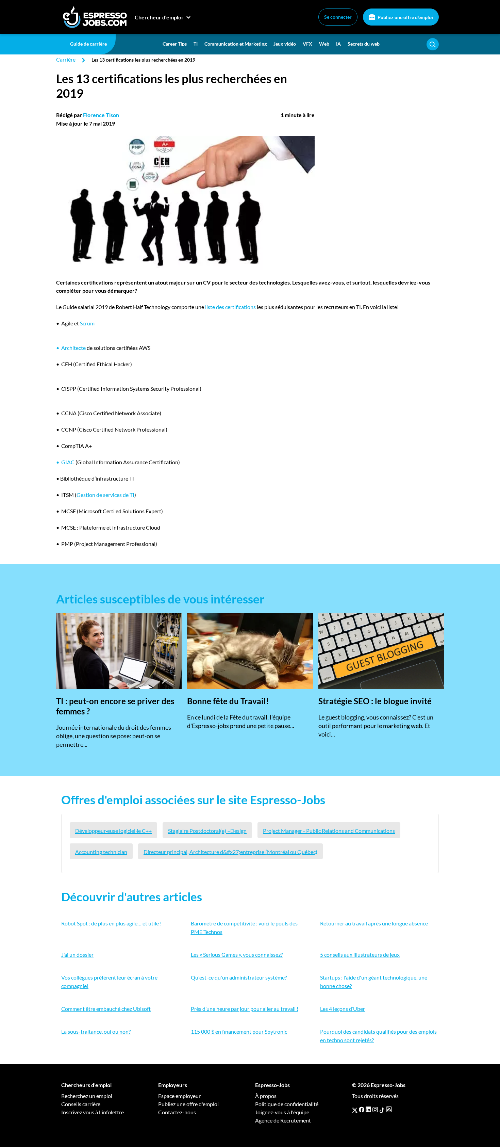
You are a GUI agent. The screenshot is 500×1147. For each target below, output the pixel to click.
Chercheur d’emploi (159, 17)
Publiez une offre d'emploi (405, 17)
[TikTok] (382, 1109)
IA (338, 44)
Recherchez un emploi (86, 1096)
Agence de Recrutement (283, 1120)
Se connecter (338, 17)
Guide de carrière (88, 44)
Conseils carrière (80, 1104)
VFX (307, 44)
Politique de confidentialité (286, 1104)
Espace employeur (179, 1096)
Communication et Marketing (235, 44)
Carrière (66, 59)
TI (196, 44)
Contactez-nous (177, 1112)
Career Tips (175, 44)
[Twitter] (354, 1109)
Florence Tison (101, 115)
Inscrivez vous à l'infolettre (92, 1112)
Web (324, 44)
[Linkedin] (368, 1109)
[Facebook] (361, 1109)
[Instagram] (375, 1109)
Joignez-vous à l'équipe (282, 1112)
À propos (266, 1096)
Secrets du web (364, 44)
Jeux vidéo (284, 44)
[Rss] (389, 1109)
